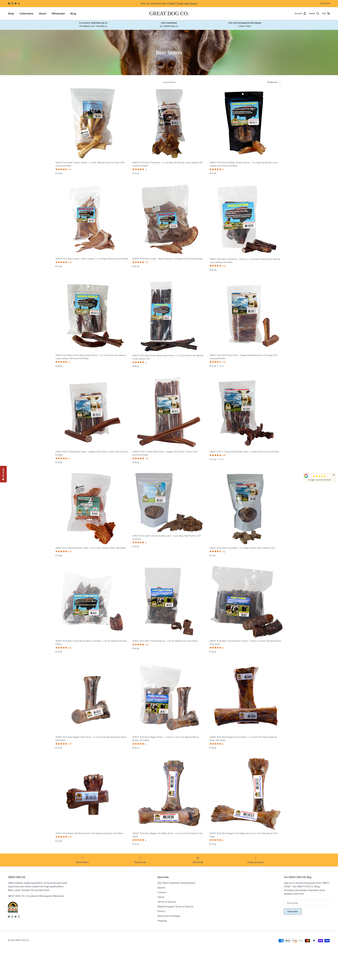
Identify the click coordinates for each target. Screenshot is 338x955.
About (42, 13)
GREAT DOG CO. (22, 940)
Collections (26, 13)
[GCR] (306, 475)
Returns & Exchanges (169, 916)
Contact (162, 892)
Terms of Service (167, 901)
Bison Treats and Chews (180, 3)
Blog (73, 13)
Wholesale (58, 13)
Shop (11, 13)
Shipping (162, 920)
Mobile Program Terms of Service (175, 906)
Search (161, 887)
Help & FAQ (325, 3)
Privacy (161, 911)
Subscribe (292, 911)
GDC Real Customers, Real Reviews (176, 883)
